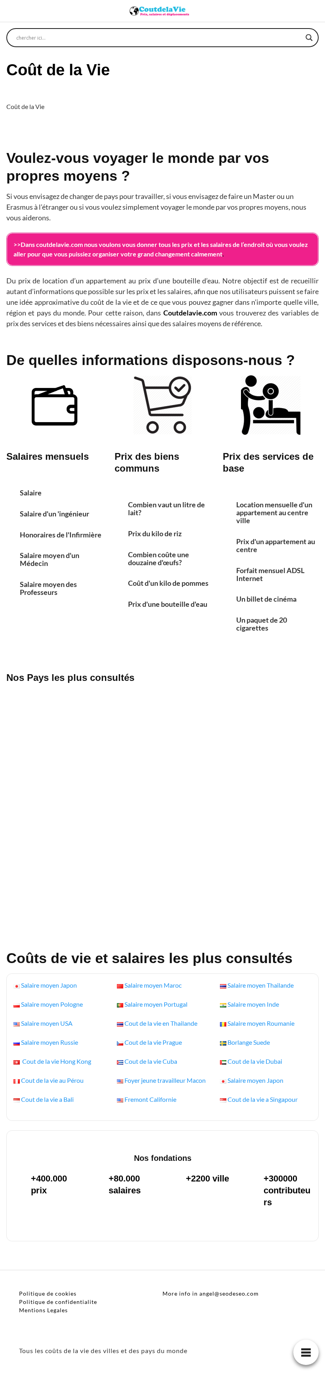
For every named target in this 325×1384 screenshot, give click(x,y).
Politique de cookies (47, 1293)
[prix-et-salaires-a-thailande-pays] (266, 727)
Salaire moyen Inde (253, 1004)
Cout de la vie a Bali (47, 1099)
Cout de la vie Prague (153, 1042)
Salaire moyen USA (47, 1023)
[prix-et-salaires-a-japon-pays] (266, 885)
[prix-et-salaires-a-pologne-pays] (58, 885)
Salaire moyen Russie (49, 1042)
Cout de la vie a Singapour (263, 1099)
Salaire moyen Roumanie (261, 1023)
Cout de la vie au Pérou (52, 1080)
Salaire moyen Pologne (52, 1004)
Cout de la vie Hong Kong (56, 1061)
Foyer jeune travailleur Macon (165, 1080)
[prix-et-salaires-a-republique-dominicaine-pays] (163, 885)
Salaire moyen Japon (49, 985)
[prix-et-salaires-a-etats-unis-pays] (58, 727)
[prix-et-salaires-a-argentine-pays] (163, 806)
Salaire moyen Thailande (261, 985)
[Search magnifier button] (309, 37)
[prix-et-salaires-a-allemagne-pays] (58, 806)
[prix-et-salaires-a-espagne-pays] (266, 806)
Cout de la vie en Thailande (160, 1023)
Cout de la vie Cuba (150, 1061)
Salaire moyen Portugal (155, 1004)
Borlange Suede (249, 1042)
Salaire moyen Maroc (153, 985)
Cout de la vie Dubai (255, 1061)
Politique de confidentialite (58, 1301)
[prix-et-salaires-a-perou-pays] (163, 727)
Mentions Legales (43, 1310)
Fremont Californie (150, 1099)
